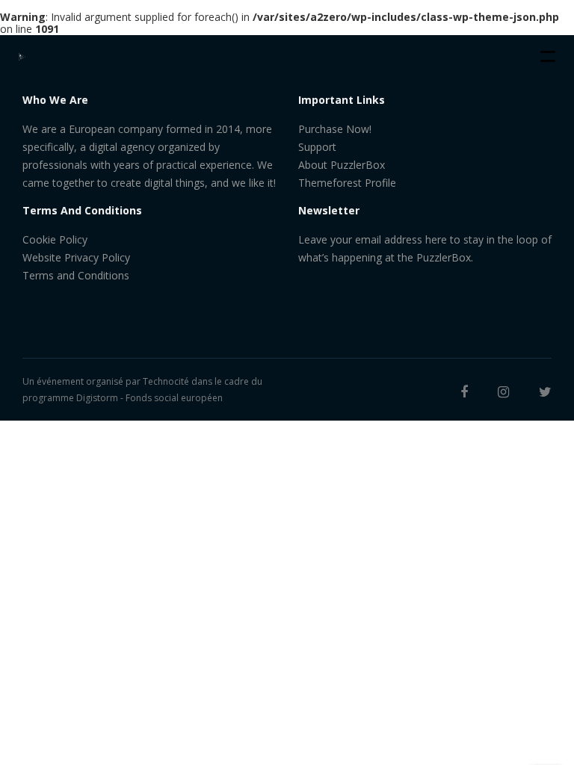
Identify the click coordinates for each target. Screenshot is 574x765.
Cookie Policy (54, 239)
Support (317, 147)
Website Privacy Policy (76, 257)
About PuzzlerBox (341, 165)
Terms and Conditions (75, 275)
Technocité (166, 381)
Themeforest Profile (347, 183)
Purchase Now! (334, 129)
